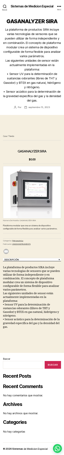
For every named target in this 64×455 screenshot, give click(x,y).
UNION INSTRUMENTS (21, 244)
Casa (5, 136)
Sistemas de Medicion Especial (32, 6)
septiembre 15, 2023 (39, 107)
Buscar (6, 358)
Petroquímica (17, 241)
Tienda (11, 136)
